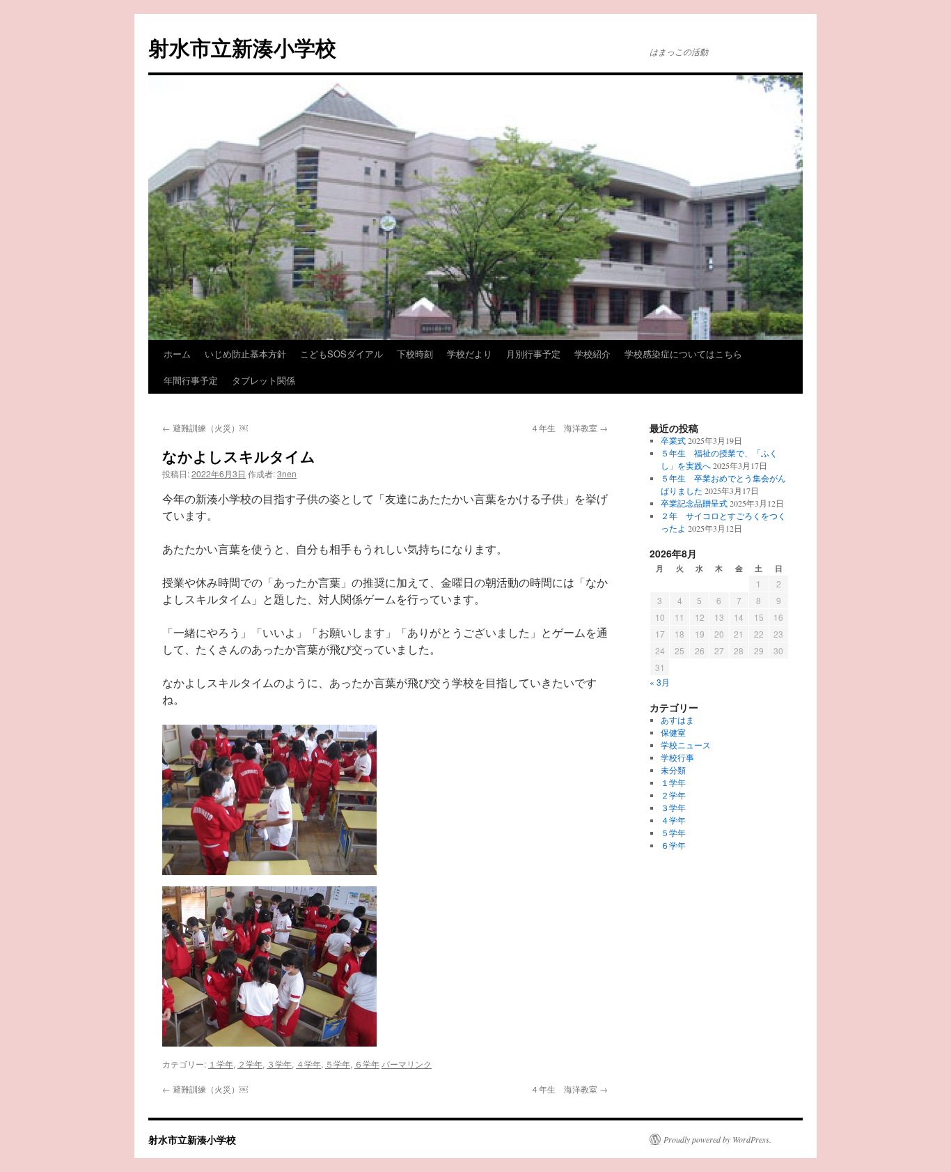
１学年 (220, 1064)
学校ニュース (686, 744)
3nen (287, 473)
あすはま (677, 719)
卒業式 (673, 440)
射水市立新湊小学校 (242, 47)
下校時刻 (415, 353)
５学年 (337, 1064)
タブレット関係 (263, 380)
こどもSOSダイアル (341, 353)
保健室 (673, 732)
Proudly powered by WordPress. (717, 1139)
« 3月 (660, 682)
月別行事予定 (533, 353)
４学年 (308, 1064)
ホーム (177, 353)
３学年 (279, 1064)
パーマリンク (407, 1064)
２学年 (249, 1064)
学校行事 (677, 757)
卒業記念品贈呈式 (694, 503)
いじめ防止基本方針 (245, 353)
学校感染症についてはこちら (683, 353)
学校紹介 (592, 353)
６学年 (366, 1064)
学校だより (469, 353)
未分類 (673, 770)
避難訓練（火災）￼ (205, 427)
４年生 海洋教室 (569, 427)
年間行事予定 (191, 380)
